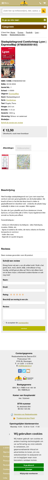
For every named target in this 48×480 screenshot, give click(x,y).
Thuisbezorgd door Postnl (26, 418)
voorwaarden (23, 322)
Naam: (5, 280)
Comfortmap (11, 100)
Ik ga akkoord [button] (29, 465)
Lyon (37, 32)
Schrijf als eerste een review (12, 122)
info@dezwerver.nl (24, 366)
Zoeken (43, 10)
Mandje (44, 3)
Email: (5, 287)
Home (12, 32)
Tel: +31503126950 (40, 3)
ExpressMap (14, 93)
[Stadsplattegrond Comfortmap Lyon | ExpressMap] (8, 62)
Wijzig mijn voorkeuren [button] (29, 473)
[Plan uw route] (28, 371)
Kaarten (4, 34)
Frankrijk (29, 32)
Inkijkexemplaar (23, 148)
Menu (6, 3)
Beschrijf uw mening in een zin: (15, 299)
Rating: (6, 294)
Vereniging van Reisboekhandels (25, 414)
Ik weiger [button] (28, 469)
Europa (20, 32)
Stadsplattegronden (17, 34)
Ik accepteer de (17, 322)
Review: (6, 306)
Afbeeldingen (8, 148)
